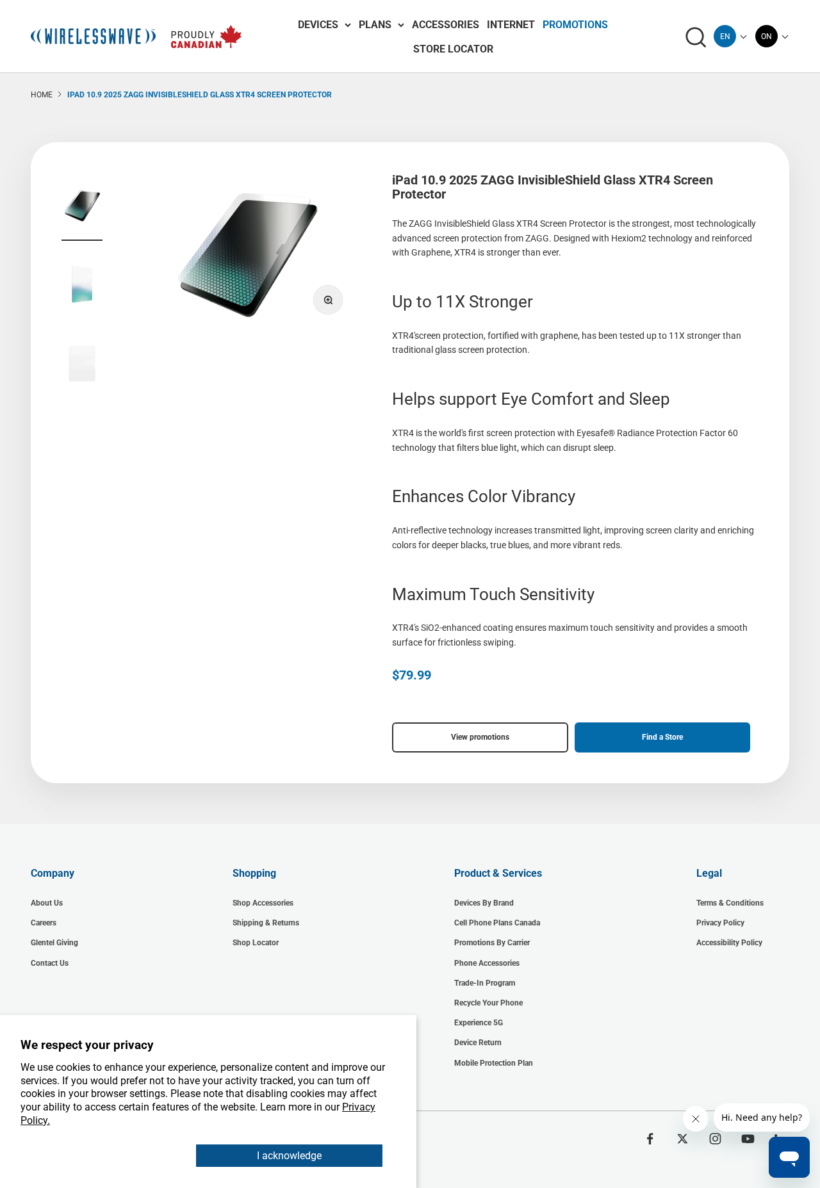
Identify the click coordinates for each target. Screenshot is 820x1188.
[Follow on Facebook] (650, 1139)
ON (766, 36)
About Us (47, 903)
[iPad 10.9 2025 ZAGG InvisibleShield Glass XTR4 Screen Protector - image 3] (82, 366)
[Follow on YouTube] (748, 1139)
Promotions (575, 25)
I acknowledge (289, 1156)
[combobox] (725, 36)
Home (42, 94)
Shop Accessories (263, 903)
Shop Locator (256, 942)
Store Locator (453, 49)
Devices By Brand (484, 903)
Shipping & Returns (266, 922)
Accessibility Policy (729, 942)
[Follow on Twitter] (682, 1139)
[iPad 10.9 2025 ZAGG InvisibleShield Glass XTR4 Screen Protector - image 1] (82, 207)
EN (725, 36)
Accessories (445, 25)
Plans (375, 25)
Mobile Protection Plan (493, 1063)
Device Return (478, 1042)
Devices (318, 25)
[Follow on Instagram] (715, 1139)
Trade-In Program (484, 983)
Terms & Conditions (730, 903)
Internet (511, 25)
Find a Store (662, 737)
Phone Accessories (487, 963)
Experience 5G (478, 1022)
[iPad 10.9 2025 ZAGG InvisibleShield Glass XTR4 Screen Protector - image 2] (82, 286)
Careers (43, 922)
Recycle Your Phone (488, 1002)
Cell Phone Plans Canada (497, 922)
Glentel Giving (54, 942)
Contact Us (50, 963)
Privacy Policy (720, 922)
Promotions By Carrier (492, 942)
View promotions (480, 737)
